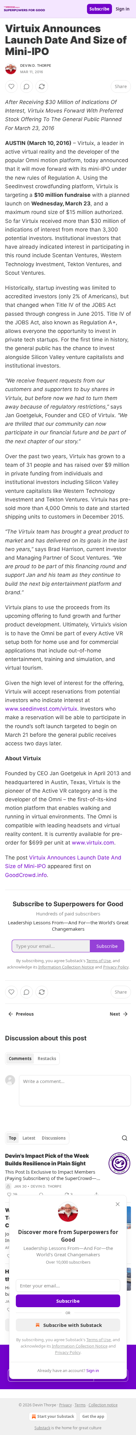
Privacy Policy (67, 1352)
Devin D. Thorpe (35, 65)
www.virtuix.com (93, 842)
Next (115, 1014)
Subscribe (99, 9)
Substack (42, 1428)
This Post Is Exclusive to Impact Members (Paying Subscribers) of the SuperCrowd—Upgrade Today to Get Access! (50, 1175)
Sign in (123, 9)
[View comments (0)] (26, 86)
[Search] (124, 1138)
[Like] (11, 86)
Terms (80, 1405)
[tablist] (32, 1058)
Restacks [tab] (47, 1058)
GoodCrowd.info (26, 875)
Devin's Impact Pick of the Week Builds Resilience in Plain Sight (47, 1160)
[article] (68, 1175)
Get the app (93, 1416)
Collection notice (103, 1405)
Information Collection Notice (80, 1346)
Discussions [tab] (53, 1138)
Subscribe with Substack (72, 1325)
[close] (118, 1204)
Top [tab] (12, 1138)
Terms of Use (98, 1339)
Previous (25, 1014)
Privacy (65, 1405)
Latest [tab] (28, 1138)
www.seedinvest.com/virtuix (41, 709)
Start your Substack (55, 1416)
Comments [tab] (20, 1058)
